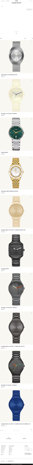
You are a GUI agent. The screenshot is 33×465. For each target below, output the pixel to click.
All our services (3, 447)
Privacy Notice (10, 448)
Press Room (10, 454)
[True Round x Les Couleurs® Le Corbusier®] (16, 95)
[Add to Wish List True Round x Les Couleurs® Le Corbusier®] (31, 80)
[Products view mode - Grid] (1, 38)
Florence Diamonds (4, 152)
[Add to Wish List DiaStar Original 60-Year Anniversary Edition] (31, 41)
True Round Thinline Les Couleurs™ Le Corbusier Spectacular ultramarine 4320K (15, 423)
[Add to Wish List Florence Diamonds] (31, 119)
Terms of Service (28, 454)
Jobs (9, 453)
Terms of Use (10, 447)
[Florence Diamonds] (16, 134)
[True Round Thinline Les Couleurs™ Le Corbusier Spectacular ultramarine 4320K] (16, 405)
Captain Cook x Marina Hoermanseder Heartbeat (9, 191)
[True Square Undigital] (16, 250)
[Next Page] (18, 430)
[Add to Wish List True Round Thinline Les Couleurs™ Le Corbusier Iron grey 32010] (31, 313)
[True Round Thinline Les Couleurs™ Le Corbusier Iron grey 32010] (16, 328)
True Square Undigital (5, 268)
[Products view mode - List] (0, 38)
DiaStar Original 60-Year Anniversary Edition (9, 74)
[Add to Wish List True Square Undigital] (31, 235)
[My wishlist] (31, 0)
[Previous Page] (14, 430)
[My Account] (30, 0)
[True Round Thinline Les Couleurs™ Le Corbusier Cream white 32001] (16, 211)
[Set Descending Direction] (32, 38)
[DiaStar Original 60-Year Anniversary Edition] (16, 56)
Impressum (10, 452)
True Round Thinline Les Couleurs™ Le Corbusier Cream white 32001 (13, 229)
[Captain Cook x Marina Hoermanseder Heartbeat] (16, 173)
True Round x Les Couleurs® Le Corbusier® (9, 113)
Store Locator (2, 452)
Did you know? (2, 449)
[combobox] (2, 9)
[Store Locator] (29, 0)
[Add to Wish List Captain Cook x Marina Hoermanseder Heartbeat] (31, 158)
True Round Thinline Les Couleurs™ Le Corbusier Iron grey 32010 (13, 346)
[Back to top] (16, 33)
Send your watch (3, 448)
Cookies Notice (10, 449)
